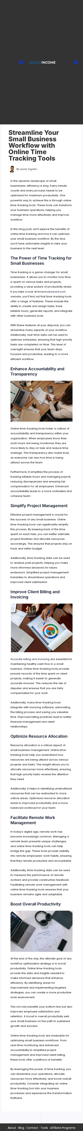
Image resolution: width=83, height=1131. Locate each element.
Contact (32, 1128)
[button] (21, 62)
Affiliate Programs (62, 1128)
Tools (44, 1128)
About (12, 1128)
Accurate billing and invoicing (30, 659)
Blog (21, 1128)
